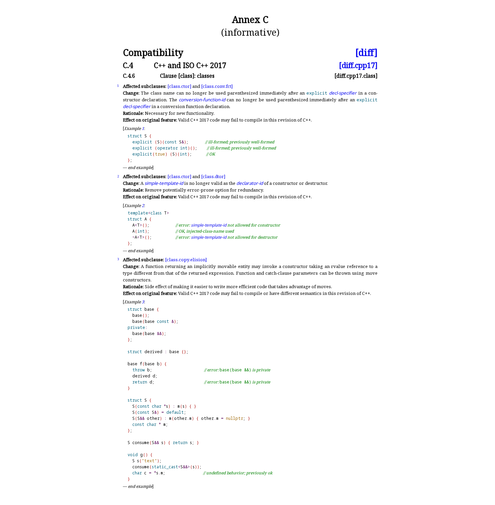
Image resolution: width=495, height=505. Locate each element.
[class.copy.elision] (186, 260)
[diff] (366, 52)
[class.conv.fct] (217, 86)
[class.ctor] (179, 86)
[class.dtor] (213, 176)
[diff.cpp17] (358, 65)
